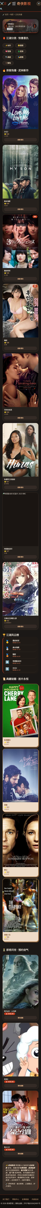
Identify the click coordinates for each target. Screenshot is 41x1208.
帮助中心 (15, 1199)
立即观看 (10, 29)
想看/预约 (20, 140)
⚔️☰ (3, 3)
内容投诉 (35, 1199)
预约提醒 (20, 1018)
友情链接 (25, 1199)
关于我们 (6, 1199)
